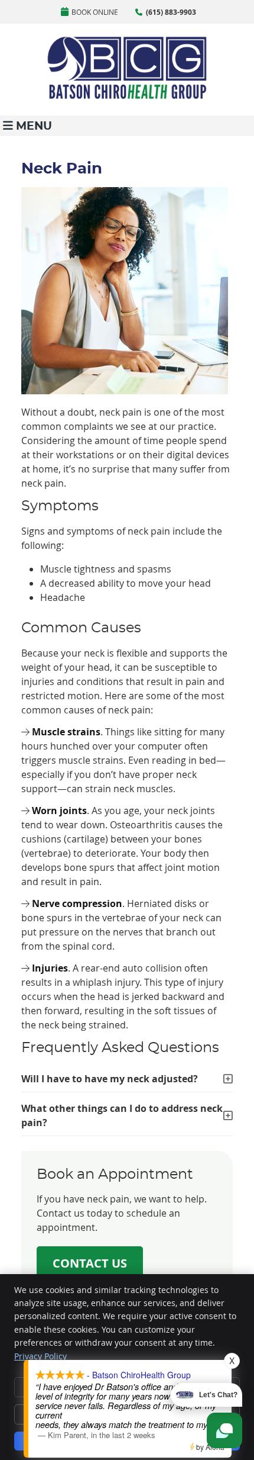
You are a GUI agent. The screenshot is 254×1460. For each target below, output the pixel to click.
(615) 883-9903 (171, 12)
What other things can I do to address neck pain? (122, 1115)
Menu (34, 126)
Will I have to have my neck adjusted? (109, 1078)
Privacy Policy (40, 1356)
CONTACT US (90, 1263)
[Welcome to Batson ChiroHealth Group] (127, 96)
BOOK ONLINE (94, 12)
